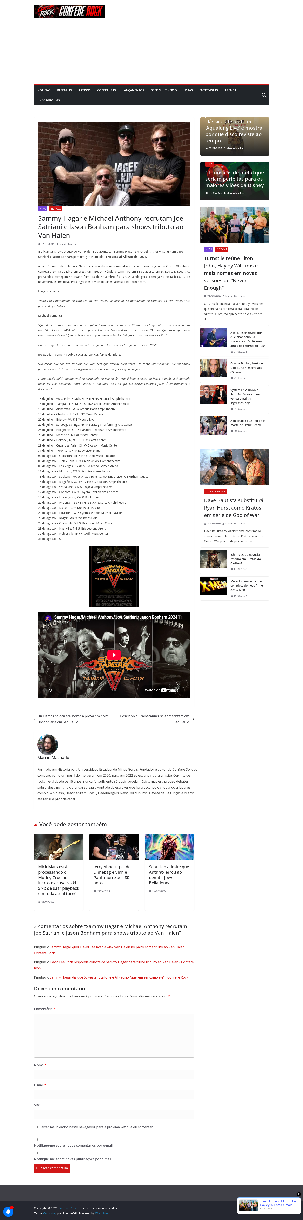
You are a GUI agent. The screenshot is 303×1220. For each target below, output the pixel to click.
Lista (209, 164)
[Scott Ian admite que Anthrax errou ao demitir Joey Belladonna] (169, 837)
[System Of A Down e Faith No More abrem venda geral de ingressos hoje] (213, 399)
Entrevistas (208, 90)
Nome (40, 1065)
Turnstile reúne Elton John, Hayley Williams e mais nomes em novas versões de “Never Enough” (231, 273)
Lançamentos (133, 90)
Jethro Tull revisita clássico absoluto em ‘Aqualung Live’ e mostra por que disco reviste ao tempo (233, 127)
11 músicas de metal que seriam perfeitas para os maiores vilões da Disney (234, 179)
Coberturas (106, 90)
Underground (48, 100)
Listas (188, 90)
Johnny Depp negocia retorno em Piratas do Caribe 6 (245, 559)
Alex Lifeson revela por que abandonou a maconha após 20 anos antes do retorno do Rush (248, 339)
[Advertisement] (151, 53)
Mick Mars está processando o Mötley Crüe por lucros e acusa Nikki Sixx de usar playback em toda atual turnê (58, 880)
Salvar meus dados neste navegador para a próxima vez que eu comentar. (96, 1127)
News (43, 208)
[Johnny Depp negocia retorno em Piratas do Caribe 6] (213, 562)
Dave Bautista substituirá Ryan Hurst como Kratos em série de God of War (233, 507)
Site (37, 1105)
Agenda (230, 90)
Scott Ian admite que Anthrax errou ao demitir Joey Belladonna (169, 875)
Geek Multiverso (164, 90)
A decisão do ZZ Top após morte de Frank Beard (247, 423)
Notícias (43, 90)
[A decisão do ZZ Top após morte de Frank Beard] (213, 426)
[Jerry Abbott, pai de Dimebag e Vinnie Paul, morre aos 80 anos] (114, 837)
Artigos (85, 90)
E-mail (40, 1085)
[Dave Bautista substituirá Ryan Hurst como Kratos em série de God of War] (234, 467)
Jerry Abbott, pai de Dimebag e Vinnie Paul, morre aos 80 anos (112, 875)
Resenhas (64, 90)
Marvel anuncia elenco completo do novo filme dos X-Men (246, 585)
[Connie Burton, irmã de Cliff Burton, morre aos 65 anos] (213, 371)
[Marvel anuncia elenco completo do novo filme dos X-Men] (213, 589)
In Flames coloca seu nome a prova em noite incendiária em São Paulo (74, 719)
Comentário (44, 1009)
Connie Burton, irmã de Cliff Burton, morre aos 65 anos (246, 367)
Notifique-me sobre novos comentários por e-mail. (73, 1145)
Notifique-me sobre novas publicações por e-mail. (73, 1159)
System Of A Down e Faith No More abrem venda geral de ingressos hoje (245, 396)
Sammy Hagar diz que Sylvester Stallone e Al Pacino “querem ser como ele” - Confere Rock (119, 977)
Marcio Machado (69, 244)
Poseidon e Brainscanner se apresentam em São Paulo (154, 719)
